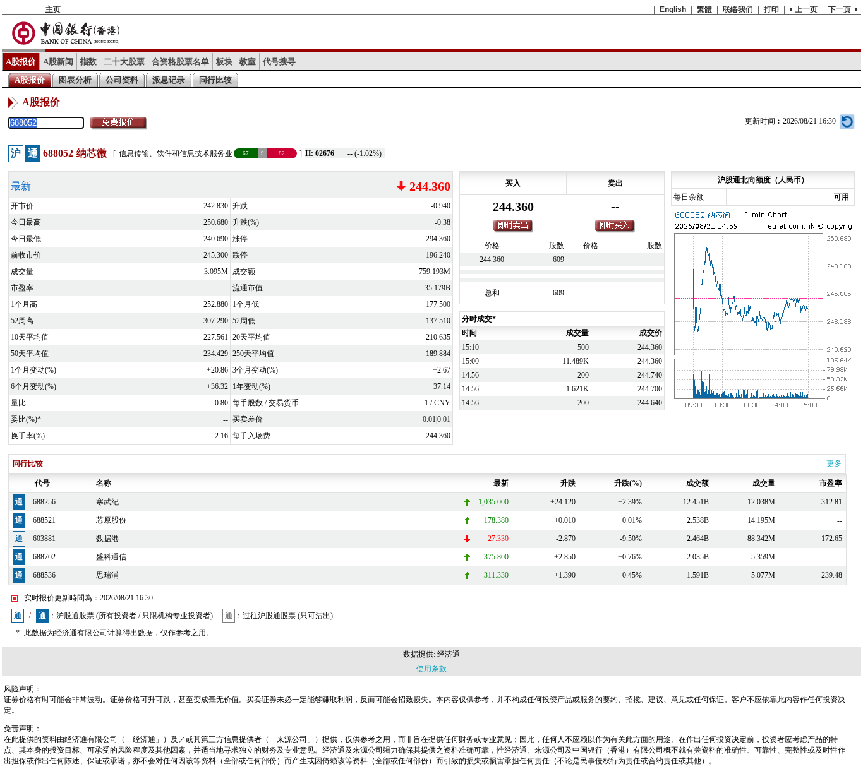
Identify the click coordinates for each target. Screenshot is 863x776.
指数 (88, 61)
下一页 (839, 9)
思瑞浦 (107, 575)
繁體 (704, 9)
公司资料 (122, 80)
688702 (44, 556)
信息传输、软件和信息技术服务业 (175, 153)
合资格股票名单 (180, 61)
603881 (44, 538)
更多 (834, 463)
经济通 (448, 654)
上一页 (806, 9)
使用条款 (431, 668)
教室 (247, 61)
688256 (44, 502)
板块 (224, 61)
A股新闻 (58, 61)
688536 (44, 575)
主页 (53, 9)
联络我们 (738, 9)
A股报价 (21, 61)
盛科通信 (111, 556)
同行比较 (215, 80)
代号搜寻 (279, 61)
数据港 (107, 538)
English (673, 9)
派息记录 (168, 80)
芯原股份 (111, 520)
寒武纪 (107, 502)
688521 (44, 520)
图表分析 (75, 80)
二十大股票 (124, 61)
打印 (771, 9)
